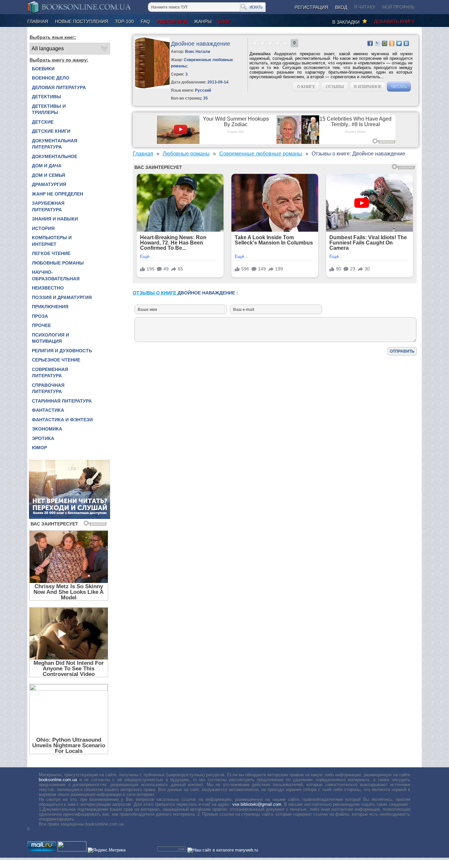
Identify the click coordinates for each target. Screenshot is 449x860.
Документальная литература (54, 144)
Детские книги (51, 131)
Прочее (41, 325)
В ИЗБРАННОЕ (368, 86)
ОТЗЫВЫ (335, 86)
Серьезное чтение (56, 359)
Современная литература (50, 373)
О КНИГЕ (306, 86)
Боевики (43, 68)
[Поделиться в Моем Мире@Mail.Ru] (384, 43)
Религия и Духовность (62, 350)
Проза (40, 316)
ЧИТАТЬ (399, 86)
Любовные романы (58, 263)
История (43, 228)
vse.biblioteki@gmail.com (256, 804)
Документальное (54, 156)
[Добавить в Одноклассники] (391, 43)
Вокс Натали (197, 51)
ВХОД (341, 7)
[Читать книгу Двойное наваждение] (152, 86)
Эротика (43, 438)
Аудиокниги (172, 21)
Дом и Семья (48, 175)
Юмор (39, 447)
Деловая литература (59, 87)
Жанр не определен (57, 194)
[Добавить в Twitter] (399, 43)
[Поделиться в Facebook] (370, 43)
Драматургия (49, 184)
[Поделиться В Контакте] (406, 43)
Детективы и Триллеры (49, 109)
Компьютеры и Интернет (52, 241)
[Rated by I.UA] (72, 850)
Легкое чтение (51, 253)
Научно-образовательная (56, 275)
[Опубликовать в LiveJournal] (377, 43)
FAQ (145, 21)
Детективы (46, 96)
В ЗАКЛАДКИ (347, 22)
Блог (224, 21)
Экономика (47, 428)
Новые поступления (81, 21)
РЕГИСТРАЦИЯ (311, 7)
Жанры (202, 21)
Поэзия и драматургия (62, 297)
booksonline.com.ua (58, 779)
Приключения (50, 306)
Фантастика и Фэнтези (62, 419)
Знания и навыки (55, 218)
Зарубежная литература (48, 206)
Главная (37, 21)
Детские (43, 122)
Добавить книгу (394, 21)
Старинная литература (62, 401)
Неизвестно (48, 288)
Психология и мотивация (50, 338)
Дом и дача (46, 165)
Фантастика (48, 410)
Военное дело (50, 78)
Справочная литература (48, 388)
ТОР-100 (124, 21)
